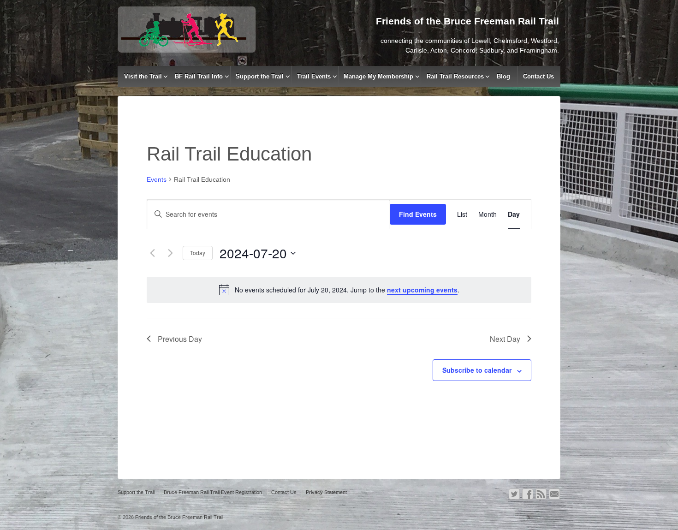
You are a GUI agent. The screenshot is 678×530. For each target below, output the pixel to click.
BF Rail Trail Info (199, 76)
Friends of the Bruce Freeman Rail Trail (178, 517)
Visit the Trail (143, 76)
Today (197, 252)
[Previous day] (152, 253)
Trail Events (314, 76)
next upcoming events (422, 289)
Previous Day (180, 338)
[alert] (339, 290)
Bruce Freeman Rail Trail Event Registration (213, 492)
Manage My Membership (378, 76)
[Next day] (170, 253)
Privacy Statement (326, 492)
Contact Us (538, 76)
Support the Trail (260, 76)
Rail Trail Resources (455, 76)
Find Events (418, 214)
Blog (503, 76)
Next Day (505, 338)
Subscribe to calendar (476, 370)
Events (157, 179)
